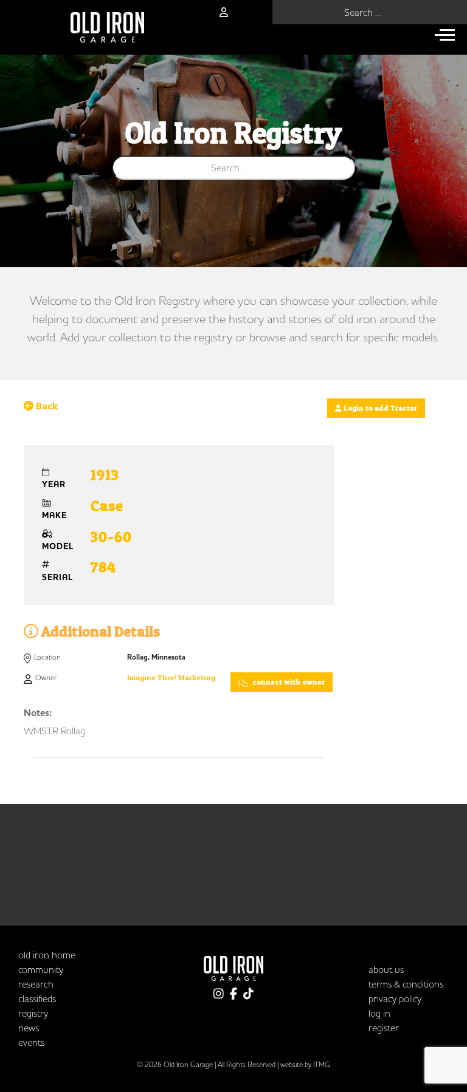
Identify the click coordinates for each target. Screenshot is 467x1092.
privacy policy (394, 998)
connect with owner (288, 681)
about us (386, 969)
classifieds (37, 998)
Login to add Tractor (379, 407)
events (31, 1042)
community (40, 969)
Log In (379, 1013)
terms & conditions (405, 984)
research (36, 984)
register (383, 1028)
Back (45, 406)
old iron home (46, 955)
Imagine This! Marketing (171, 677)
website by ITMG (305, 1064)
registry (33, 1013)
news (28, 1028)
